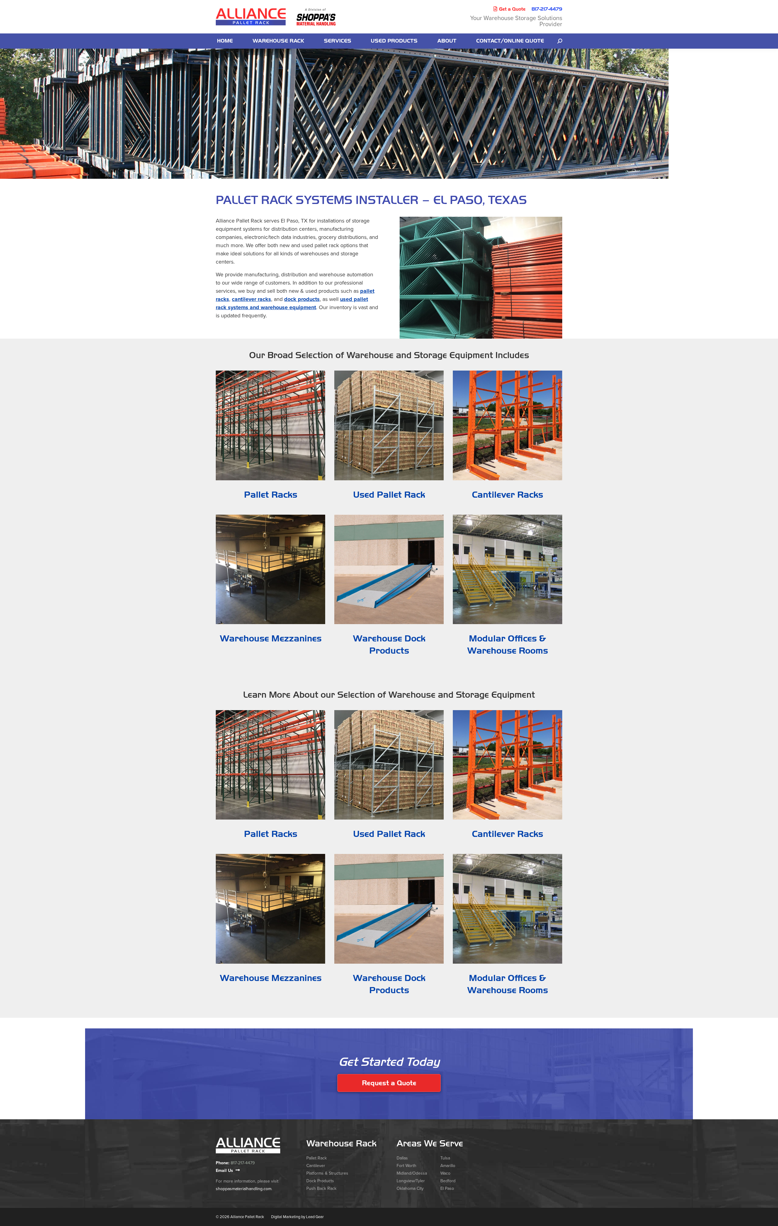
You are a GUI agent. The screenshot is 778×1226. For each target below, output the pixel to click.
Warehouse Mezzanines (271, 638)
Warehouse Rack (341, 1143)
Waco (445, 1173)
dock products (302, 299)
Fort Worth (406, 1165)
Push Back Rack (321, 1188)
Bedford (448, 1180)
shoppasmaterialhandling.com (243, 1188)
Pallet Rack (316, 1158)
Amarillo (447, 1165)
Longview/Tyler (411, 1180)
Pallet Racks (270, 494)
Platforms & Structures (327, 1173)
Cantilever (315, 1165)
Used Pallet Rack (389, 494)
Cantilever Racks (507, 494)
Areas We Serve (430, 1143)
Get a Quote (512, 9)
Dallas (402, 1158)
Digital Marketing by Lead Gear (297, 1216)
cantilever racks (251, 299)
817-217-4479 (547, 9)
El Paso (447, 1188)
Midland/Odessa (412, 1173)
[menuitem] (225, 41)
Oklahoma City (410, 1188)
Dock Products (320, 1180)
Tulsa (445, 1158)
